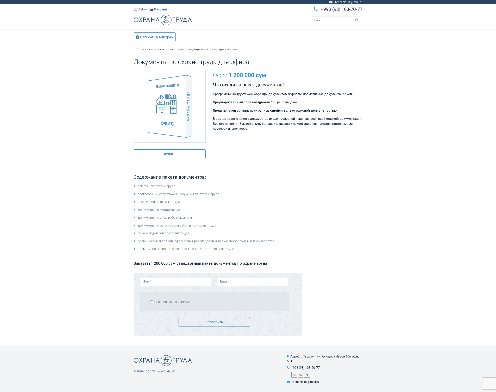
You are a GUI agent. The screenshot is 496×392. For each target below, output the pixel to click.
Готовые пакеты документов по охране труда (164, 49)
